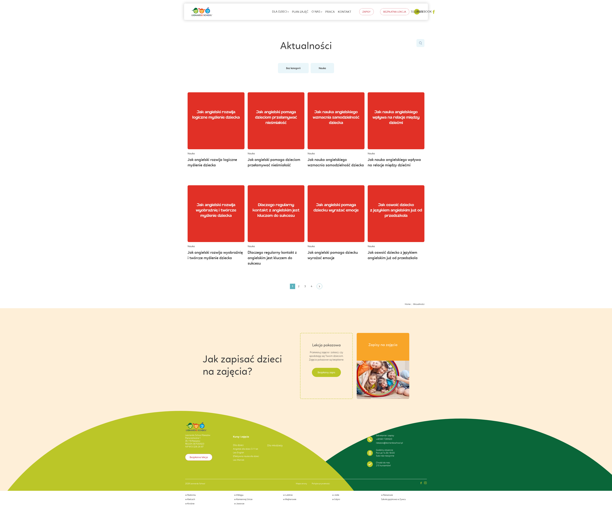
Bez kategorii (293, 68)
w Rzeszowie (387, 495)
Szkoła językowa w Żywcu (393, 499)
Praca (330, 12)
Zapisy (366, 11)
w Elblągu (239, 495)
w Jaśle (335, 495)
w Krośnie (189, 503)
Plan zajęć (300, 12)
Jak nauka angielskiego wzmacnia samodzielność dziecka (336, 162)
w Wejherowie (289, 499)
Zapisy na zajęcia (382, 344)
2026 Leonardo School (195, 483)
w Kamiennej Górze (243, 499)
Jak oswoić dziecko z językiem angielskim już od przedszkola (393, 255)
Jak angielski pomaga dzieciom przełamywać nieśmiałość (274, 162)
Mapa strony (301, 483)
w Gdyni (336, 499)
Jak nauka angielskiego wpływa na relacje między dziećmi (394, 162)
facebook (424, 11)
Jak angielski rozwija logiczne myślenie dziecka (212, 162)
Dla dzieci (279, 11)
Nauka (322, 68)
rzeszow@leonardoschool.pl (389, 443)
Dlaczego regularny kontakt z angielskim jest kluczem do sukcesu (272, 257)
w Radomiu (190, 495)
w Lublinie (288, 495)
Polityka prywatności (321, 483)
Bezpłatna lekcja (394, 11)
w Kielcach (190, 499)
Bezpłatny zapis (326, 372)
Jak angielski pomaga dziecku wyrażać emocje (333, 255)
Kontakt (344, 12)
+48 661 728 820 (384, 439)
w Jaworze (239, 503)
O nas (316, 11)
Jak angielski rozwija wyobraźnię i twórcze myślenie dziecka (215, 255)
